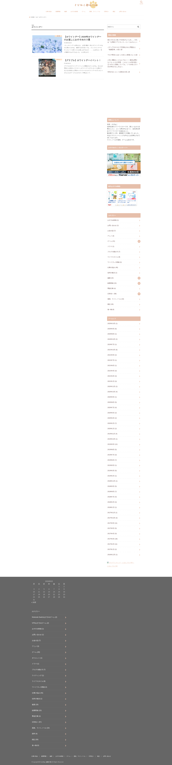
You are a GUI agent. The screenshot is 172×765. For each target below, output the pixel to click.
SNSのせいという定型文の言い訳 (119, 72)
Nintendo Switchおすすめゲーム (44, 617)
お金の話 (112, 231)
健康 (65, 11)
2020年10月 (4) (112, 392)
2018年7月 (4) (112, 497)
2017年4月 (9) (112, 533)
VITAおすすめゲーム (40, 623)
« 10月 (33, 602)
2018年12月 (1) (112, 481)
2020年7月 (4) (112, 407)
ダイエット (37, 658)
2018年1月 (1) (112, 507)
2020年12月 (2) (112, 386)
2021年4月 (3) (112, 371)
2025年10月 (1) (112, 323)
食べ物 (111, 309)
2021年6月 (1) (112, 365)
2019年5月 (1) (112, 465)
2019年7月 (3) (112, 455)
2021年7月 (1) (112, 360)
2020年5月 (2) (112, 413)
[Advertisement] (124, 97)
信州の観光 (112, 273)
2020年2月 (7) (112, 423)
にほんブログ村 (112, 566)
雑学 (34, 734)
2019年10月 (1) (112, 439)
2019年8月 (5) (112, 449)
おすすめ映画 (74, 11)
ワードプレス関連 (115, 262)
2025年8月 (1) (112, 334)
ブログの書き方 (114, 251)
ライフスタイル (114, 257)
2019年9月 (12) (112, 444)
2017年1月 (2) (112, 549)
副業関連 (58, 11)
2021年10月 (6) (112, 350)
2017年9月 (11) (112, 523)
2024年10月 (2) (112, 339)
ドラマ (111, 246)
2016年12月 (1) (112, 554)
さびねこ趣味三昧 (46, 762)
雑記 (114, 11)
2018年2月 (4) (112, 502)
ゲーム (83, 11)
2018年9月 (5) (112, 486)
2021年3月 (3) (112, 376)
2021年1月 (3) (112, 381)
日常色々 (106, 11)
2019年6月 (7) (112, 460)
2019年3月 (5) (112, 470)
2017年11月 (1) (112, 512)
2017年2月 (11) (112, 544)
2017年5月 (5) (112, 528)
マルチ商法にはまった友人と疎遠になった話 (122, 55)
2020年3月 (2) (112, 418)
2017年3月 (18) (112, 539)
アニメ (111, 236)
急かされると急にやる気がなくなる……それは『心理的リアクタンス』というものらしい (122, 41)
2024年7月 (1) (112, 344)
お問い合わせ (122, 11)
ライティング (38, 675)
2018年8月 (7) (112, 491)
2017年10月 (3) (112, 518)
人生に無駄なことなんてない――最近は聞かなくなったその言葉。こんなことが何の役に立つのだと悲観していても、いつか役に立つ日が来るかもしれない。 (122, 63)
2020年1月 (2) (112, 428)
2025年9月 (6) (112, 329)
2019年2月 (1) (112, 476)
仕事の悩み (49, 11)
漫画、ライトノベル (94, 11)
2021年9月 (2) (112, 355)
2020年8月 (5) (112, 402)
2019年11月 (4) (112, 434)
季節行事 (112, 288)
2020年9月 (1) (112, 397)
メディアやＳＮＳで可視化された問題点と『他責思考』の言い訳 (122, 48)
